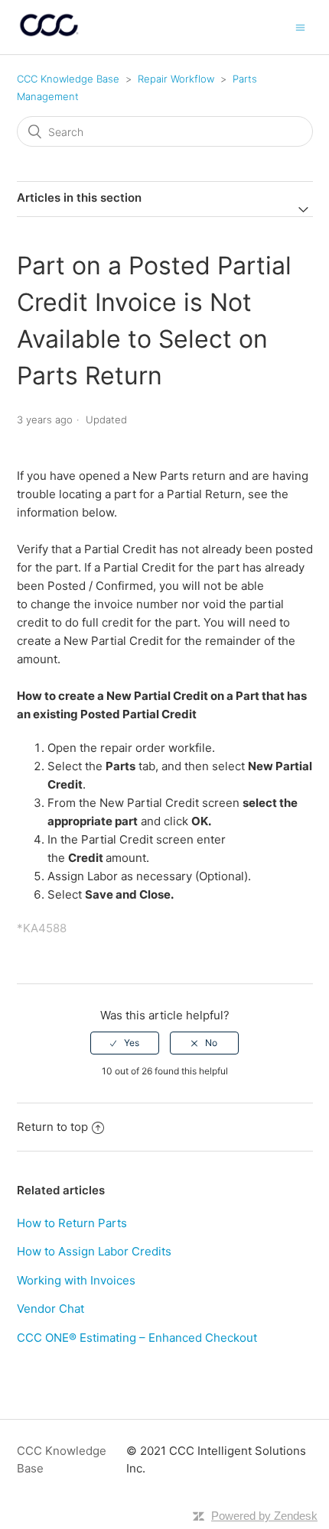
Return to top (52, 1126)
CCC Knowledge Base (68, 79)
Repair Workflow (176, 79)
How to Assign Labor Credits (94, 1251)
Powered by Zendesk (264, 1515)
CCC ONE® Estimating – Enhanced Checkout (137, 1337)
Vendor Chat (50, 1308)
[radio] (124, 1043)
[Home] (49, 35)
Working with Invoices (76, 1280)
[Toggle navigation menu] (300, 27)
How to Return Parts (72, 1223)
